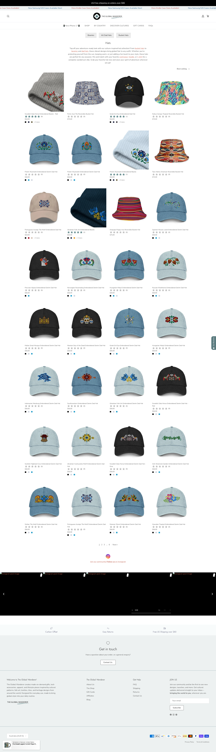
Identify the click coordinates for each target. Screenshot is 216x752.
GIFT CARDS (138, 25)
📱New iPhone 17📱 (71, 25)
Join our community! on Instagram (108, 562)
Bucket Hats (123, 35)
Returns (136, 692)
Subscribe (177, 708)
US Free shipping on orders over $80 (108, 3)
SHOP (87, 25)
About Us (90, 684)
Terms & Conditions (203, 742)
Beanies (91, 35)
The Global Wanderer (19, 742)
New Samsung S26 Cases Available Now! (17, 8)
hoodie (131, 57)
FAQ (135, 684)
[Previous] (3, 594)
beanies (74, 51)
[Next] (212, 594)
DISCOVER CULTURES (119, 25)
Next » (115, 544)
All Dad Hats (106, 35)
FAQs (150, 25)
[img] (32, 116)
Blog (88, 699)
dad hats (85, 51)
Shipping (136, 688)
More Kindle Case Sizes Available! (57, 8)
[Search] (8, 16)
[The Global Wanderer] (108, 16)
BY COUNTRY (100, 25)
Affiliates (90, 696)
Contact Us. (108, 662)
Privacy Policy (189, 742)
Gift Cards (91, 692)
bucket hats (139, 48)
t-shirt (139, 57)
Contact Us (137, 696)
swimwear (123, 57)
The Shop (90, 688)
